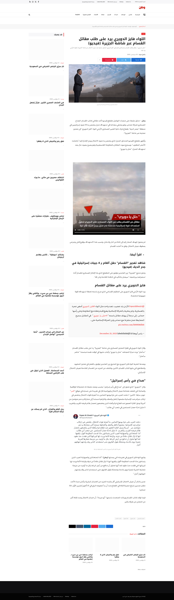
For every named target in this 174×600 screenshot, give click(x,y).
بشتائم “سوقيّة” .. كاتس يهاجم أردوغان (50, 255)
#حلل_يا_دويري (100, 315)
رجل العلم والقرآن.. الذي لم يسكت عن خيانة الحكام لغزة (47, 410)
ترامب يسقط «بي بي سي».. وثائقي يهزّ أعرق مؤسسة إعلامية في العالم (81, 557)
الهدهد (123, 15)
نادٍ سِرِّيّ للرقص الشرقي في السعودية (134, 556)
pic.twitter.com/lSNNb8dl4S (131, 324)
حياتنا (116, 15)
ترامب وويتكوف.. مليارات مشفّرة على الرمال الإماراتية (47, 217)
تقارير (130, 15)
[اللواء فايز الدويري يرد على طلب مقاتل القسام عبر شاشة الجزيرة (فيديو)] (107, 83)
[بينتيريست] (152, 131)
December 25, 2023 (108, 333)
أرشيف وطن (134, 26)
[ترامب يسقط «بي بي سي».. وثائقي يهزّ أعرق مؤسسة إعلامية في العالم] (81, 545)
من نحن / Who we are (112, 2)
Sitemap (121, 2)
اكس (72, 391)
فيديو (109, 15)
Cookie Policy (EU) (101, 2)
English (77, 15)
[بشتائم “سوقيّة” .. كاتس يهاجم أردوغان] (46, 237)
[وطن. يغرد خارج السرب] (142, 8)
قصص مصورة (87, 15)
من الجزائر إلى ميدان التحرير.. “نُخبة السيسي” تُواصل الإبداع (48, 333)
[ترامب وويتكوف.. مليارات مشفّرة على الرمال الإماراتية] (46, 199)
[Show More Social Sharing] (100, 60)
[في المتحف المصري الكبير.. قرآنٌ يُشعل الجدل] (46, 85)
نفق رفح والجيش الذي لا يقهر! (109, 556)
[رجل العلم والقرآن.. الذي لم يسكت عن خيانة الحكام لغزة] (46, 392)
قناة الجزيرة (126, 518)
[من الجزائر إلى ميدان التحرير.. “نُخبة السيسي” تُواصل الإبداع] (46, 314)
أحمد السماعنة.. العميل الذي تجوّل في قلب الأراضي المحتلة (47, 371)
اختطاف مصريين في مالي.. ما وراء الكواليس (49, 178)
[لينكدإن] (152, 126)
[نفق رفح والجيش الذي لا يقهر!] (107, 545)
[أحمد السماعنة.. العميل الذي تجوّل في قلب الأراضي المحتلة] (46, 353)
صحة (102, 15)
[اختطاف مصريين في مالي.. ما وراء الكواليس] (46, 160)
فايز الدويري (132, 518)
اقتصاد (96, 15)
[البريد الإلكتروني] (152, 136)
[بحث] (30, 14)
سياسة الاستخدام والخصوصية (88, 2)
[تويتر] (152, 121)
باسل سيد (142, 54)
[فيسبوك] (152, 116)
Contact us (128, 2)
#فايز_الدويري (89, 306)
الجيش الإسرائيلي (141, 518)
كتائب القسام (118, 518)
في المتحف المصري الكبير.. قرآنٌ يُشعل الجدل (47, 103)
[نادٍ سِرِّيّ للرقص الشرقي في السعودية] (133, 545)
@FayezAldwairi (136, 306)
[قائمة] (144, 14)
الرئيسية (137, 15)
